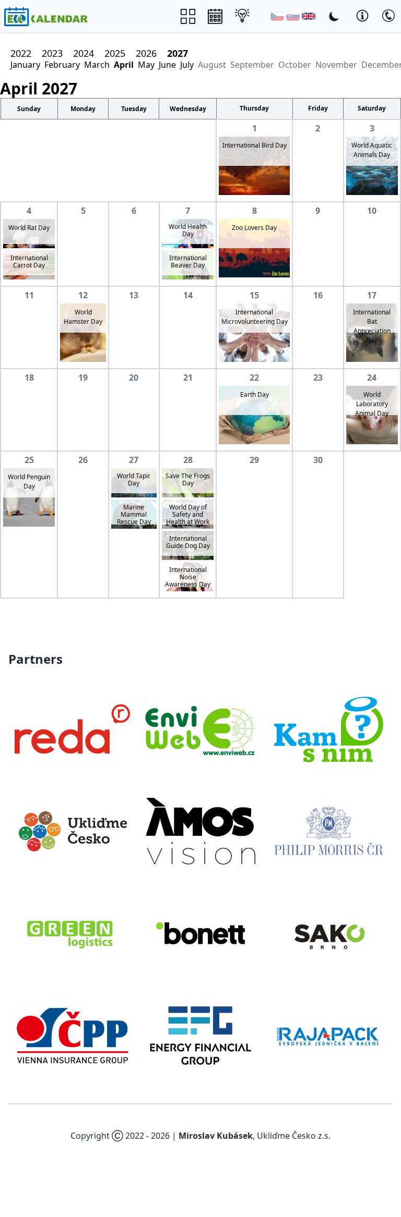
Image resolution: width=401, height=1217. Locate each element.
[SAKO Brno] (328, 933)
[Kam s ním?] (328, 729)
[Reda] (72, 729)
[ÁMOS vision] (200, 831)
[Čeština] (277, 16)
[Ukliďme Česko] (72, 831)
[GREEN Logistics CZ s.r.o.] (72, 933)
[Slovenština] (293, 16)
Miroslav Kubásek (216, 1135)
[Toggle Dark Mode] (334, 16)
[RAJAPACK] (328, 1035)
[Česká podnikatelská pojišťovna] (72, 1035)
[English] (308, 16)
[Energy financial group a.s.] (200, 1035)
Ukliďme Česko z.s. (294, 1135)
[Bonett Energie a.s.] (200, 933)
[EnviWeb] (200, 729)
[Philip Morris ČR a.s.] (328, 831)
